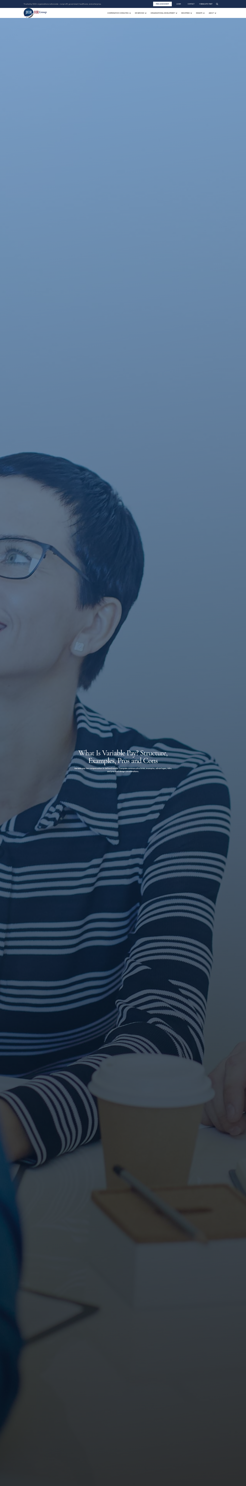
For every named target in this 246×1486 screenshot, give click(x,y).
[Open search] (217, 4)
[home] (35, 13)
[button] (119, 15)
